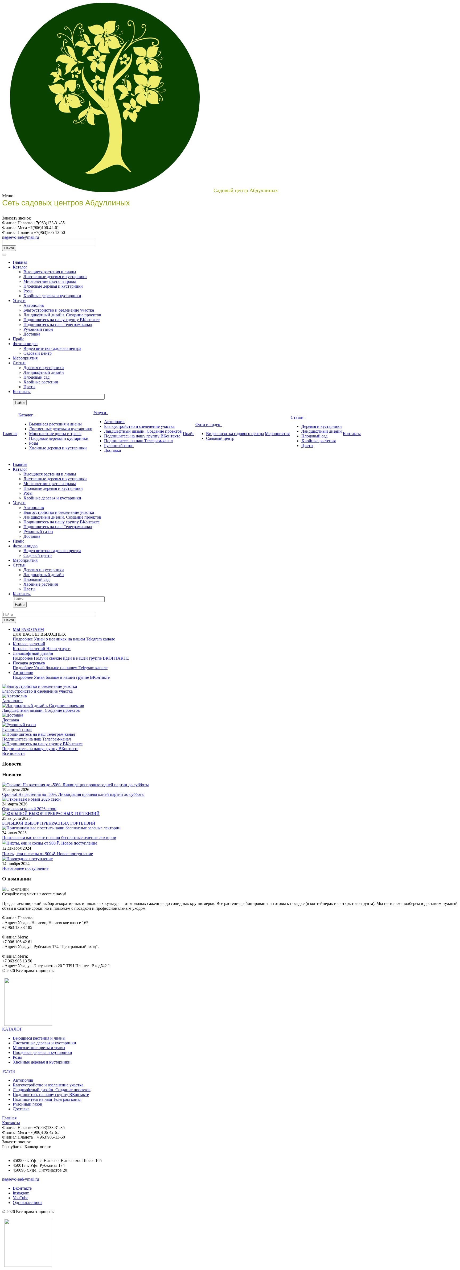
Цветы (29, 386)
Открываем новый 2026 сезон (29, 808)
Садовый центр (37, 353)
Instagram (21, 1193)
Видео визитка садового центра (52, 348)
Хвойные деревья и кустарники (52, 295)
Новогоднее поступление (25, 868)
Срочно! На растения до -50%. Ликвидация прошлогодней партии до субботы (73, 794)
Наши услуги (58, 648)
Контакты (22, 391)
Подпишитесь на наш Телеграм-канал (57, 324)
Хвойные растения (40, 382)
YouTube (20, 1197)
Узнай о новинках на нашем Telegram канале (74, 639)
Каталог (20, 267)
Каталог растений (29, 648)
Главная (20, 262)
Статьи (19, 363)
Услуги (19, 300)
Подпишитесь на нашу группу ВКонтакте (61, 319)
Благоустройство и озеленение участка (58, 310)
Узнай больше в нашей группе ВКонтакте (72, 677)
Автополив (33, 305)
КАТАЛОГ (12, 1029)
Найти (9, 248)
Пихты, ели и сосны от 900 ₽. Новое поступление (47, 853)
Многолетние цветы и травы (49, 281)
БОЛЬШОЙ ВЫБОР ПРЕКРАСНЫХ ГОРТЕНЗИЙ (48, 823)
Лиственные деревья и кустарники (55, 276)
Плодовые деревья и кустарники (53, 286)
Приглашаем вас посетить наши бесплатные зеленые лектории (59, 837)
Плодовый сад (36, 377)
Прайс (18, 339)
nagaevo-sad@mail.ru (20, 237)
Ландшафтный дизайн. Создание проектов (62, 315)
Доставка (31, 334)
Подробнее (23, 639)
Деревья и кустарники (43, 367)
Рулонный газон (38, 329)
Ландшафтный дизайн (43, 372)
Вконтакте (22, 1188)
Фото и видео (25, 343)
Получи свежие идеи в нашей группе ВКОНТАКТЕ (81, 658)
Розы (27, 291)
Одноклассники (27, 1202)
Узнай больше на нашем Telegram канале (71, 667)
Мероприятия (25, 358)
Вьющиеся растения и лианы (49, 272)
